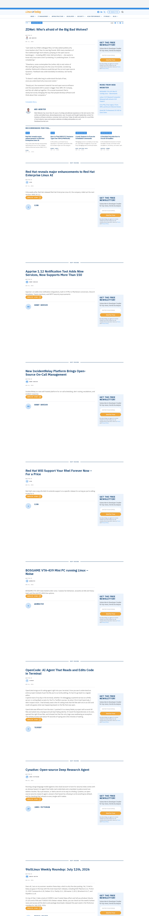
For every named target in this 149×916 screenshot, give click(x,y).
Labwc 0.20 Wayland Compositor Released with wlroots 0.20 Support (110, 99)
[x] (104, 12)
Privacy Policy (105, 68)
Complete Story (31, 102)
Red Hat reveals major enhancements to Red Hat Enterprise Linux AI (35, 138)
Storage (107, 16)
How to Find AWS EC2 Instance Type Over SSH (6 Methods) (62, 137)
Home (27, 22)
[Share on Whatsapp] (122, 23)
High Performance (93, 16)
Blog (114, 16)
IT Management (43, 16)
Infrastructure (57, 16)
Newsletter (114, 12)
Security (80, 16)
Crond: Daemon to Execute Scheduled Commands (85, 137)
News (32, 16)
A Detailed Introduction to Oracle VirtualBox (110, 137)
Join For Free (110, 60)
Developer (70, 16)
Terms (118, 67)
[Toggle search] (122, 12)
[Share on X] (117, 23)
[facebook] (98, 12)
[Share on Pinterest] (120, 23)
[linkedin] (101, 12)
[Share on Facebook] (115, 23)
